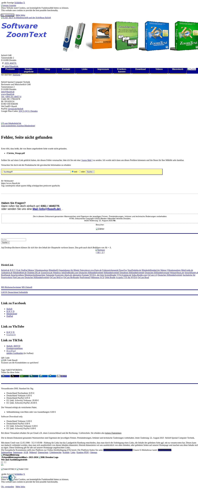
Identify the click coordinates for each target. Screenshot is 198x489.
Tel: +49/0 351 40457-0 (11, 96)
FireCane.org (18, 277)
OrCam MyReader (71, 277)
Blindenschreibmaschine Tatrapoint (39, 275)
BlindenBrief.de (20, 272)
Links (84, 69)
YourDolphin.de (134, 270)
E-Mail (64, 376)
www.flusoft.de (7, 94)
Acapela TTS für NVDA (126, 277)
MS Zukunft (27, 287)
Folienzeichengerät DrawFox (114, 270)
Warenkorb (177, 69)
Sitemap (93, 452)
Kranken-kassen (122, 70)
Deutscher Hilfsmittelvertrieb (91, 272)
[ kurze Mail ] (87, 160)
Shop (47, 69)
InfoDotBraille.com (70, 272)
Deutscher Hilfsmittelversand (157, 272)
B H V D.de (15, 270)
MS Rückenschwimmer (11, 287)
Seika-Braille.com (139, 275)
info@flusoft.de (11, 66)
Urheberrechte (55, 452)
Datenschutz (43, 452)
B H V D (10, 311)
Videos (159, 69)
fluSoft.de (5, 270)
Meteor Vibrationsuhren (38, 270)
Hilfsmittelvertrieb (111, 272)
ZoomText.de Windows (51, 272)
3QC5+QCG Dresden (28, 111)
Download (140, 69)
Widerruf (33, 452)
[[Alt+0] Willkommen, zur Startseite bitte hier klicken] (26, 17)
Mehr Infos (20, 15)
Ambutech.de (7, 272)
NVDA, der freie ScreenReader (102, 275)
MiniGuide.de (187, 270)
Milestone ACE (97, 277)
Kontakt (66, 69)
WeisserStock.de (177, 272)
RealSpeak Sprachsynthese (12, 275)
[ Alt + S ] (100, 252)
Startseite (16, 75)
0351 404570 (10, 63)
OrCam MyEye (56, 277)
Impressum (103, 69)
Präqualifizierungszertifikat (19, 457)
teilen (7, 376)
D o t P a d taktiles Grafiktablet (14, 352)
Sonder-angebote (29, 70)
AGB (25, 452)
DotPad (24, 270)
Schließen (18, 2)
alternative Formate (81, 275)
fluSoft (9, 309)
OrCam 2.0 (152, 275)
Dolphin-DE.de (33, 272)
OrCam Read (143, 277)
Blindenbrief (11, 314)
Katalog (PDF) (83, 452)
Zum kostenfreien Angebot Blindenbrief (18, 126)
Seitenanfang (6, 452)
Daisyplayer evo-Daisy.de (91, 270)
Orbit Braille (110, 277)
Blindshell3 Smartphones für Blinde (64, 270)
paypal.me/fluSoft (15, 109)
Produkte (10, 69)
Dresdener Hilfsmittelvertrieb (132, 272)
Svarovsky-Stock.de (63, 275)
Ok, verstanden (7, 15)
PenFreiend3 (85, 277)
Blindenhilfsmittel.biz (151, 270)
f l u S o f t (10, 334)
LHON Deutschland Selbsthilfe (14, 292)
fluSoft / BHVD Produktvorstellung (14, 347)
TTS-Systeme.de (124, 275)
